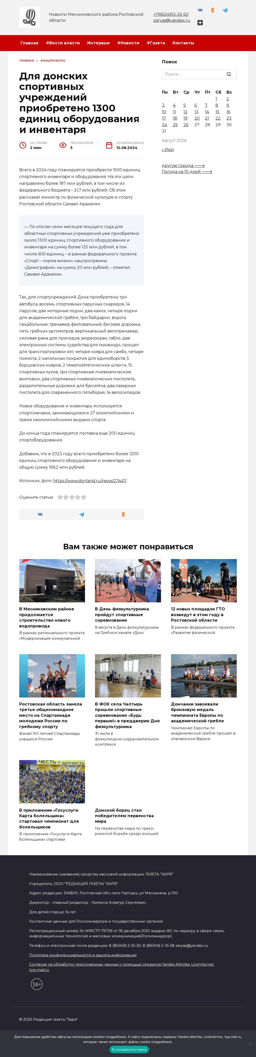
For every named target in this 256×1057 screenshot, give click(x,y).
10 (164, 111)
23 (229, 118)
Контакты (183, 43)
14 (207, 111)
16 (228, 111)
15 (217, 111)
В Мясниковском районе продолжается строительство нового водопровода (46, 617)
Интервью (98, 43)
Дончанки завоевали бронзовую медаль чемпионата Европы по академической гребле (197, 712)
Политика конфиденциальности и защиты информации (82, 955)
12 (186, 111)
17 (164, 118)
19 (186, 118)
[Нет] (249, 1043)
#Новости (128, 43)
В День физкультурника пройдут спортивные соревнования (122, 615)
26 (186, 124)
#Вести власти (63, 43)
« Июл (168, 149)
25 (175, 124)
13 (196, 111)
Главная (29, 43)
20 (197, 118)
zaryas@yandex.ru (171, 20)
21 (207, 118)
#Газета (156, 43)
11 (174, 111)
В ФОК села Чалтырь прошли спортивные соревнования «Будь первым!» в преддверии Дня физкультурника (127, 715)
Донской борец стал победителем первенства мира (124, 816)
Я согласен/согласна (129, 1049)
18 (175, 118)
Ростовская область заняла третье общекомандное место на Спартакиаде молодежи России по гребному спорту (50, 715)
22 (218, 118)
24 (164, 124)
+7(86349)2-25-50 (170, 14)
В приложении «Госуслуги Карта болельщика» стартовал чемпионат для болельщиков (49, 818)
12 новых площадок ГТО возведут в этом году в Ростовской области (198, 615)
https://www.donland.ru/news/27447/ (89, 480)
